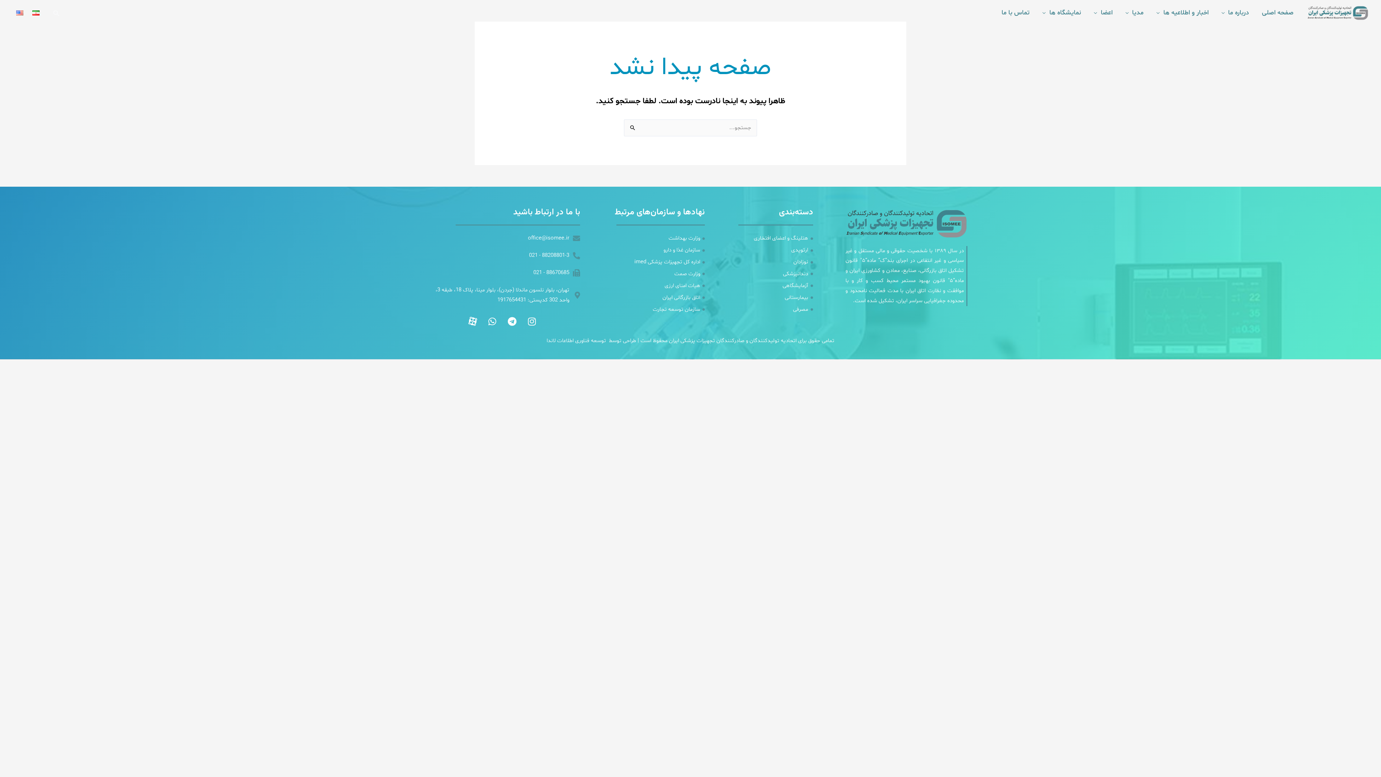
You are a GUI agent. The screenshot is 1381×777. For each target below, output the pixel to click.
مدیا (1138, 12)
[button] (56, 13)
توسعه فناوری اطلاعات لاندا (576, 341)
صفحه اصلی (1278, 12)
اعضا (1107, 12)
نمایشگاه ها (1065, 12)
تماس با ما (1016, 12)
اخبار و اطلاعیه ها (1185, 12)
